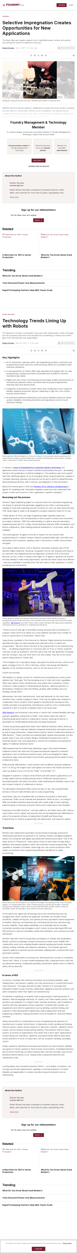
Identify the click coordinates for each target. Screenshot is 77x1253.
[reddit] (42, 55)
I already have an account (38, 166)
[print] (74, 55)
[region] (38, 1246)
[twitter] (38, 55)
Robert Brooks (8, 48)
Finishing (5, 16)
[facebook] (31, 55)
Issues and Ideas (8, 314)
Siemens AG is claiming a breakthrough (50, 487)
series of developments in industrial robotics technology (37, 467)
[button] (3, 5)
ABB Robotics (15, 623)
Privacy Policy (67, 1243)
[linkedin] (35, 55)
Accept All (38, 1249)
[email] (46, 55)
